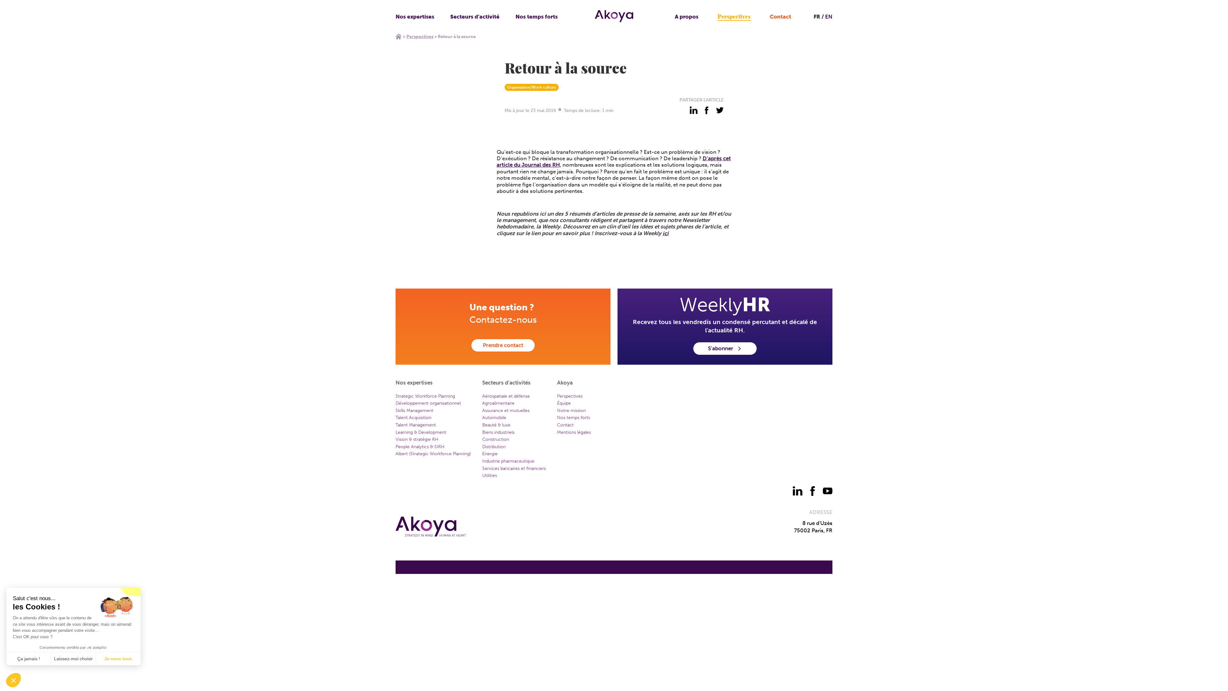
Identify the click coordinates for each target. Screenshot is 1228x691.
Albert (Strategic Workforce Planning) (433, 454)
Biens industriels (498, 432)
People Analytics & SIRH (420, 446)
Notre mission (571, 410)
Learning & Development (421, 432)
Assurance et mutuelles (506, 410)
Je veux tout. (118, 658)
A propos (686, 16)
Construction (495, 439)
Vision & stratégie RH (417, 439)
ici (666, 233)
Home (398, 36)
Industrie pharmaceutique (508, 461)
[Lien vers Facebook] (812, 491)
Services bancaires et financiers (514, 468)
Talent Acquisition (413, 417)
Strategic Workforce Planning (425, 396)
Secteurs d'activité (475, 16)
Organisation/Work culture (531, 87)
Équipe (564, 403)
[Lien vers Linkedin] (797, 491)
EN (828, 16)
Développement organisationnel (428, 403)
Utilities (489, 475)
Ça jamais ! (28, 658)
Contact (780, 16)
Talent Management (416, 425)
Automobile (494, 417)
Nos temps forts (537, 16)
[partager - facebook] (707, 110)
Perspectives (734, 17)
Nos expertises (415, 16)
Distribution (494, 446)
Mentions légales (574, 432)
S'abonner (720, 348)
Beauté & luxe (496, 425)
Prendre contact (503, 345)
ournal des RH (542, 165)
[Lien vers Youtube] (827, 491)
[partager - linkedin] (693, 110)
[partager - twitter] (720, 110)
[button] (13, 680)
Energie (490, 454)
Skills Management (414, 410)
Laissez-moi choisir (73, 658)
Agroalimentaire (498, 403)
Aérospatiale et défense (506, 396)
